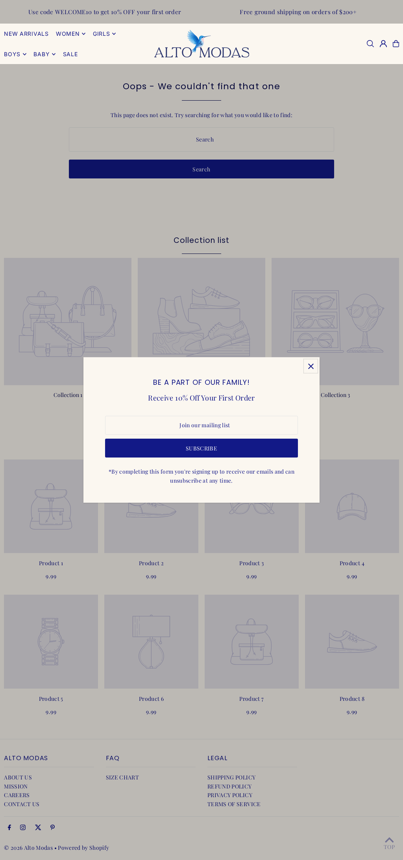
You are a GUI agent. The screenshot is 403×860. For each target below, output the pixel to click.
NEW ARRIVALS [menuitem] (26, 33)
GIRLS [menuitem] (101, 33)
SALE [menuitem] (70, 54)
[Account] (383, 43)
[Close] (311, 366)
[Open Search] (370, 43)
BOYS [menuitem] (12, 54)
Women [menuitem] (68, 33)
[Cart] (396, 43)
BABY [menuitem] (41, 54)
